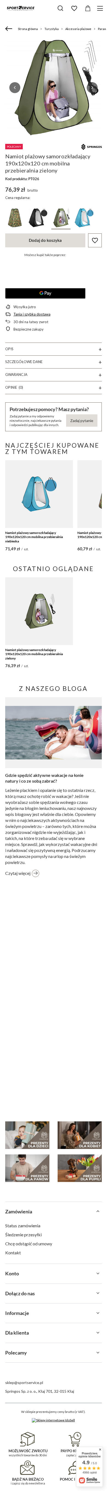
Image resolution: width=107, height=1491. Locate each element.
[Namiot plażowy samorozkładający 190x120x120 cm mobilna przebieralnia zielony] (39, 611)
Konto (12, 1273)
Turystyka (51, 29)
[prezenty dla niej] (80, 1135)
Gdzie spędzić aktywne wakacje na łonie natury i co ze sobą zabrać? (44, 778)
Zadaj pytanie (81, 420)
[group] (53, 87)
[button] (14, 87)
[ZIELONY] (61, 218)
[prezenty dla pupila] (80, 1168)
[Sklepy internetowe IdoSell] (53, 1420)
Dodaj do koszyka (45, 240)
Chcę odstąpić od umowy (28, 1243)
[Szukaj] (60, 8)
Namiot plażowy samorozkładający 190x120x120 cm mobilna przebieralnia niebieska (34, 537)
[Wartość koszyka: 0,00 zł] (88, 8)
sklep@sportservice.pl (24, 1382)
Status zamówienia (22, 1225)
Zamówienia (18, 1211)
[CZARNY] (37, 218)
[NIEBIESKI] (84, 218)
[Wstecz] (9, 29)
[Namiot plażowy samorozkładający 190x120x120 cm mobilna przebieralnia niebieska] (39, 494)
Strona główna (28, 29)
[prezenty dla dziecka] (27, 1135)
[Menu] (101, 8)
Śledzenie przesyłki (23, 1234)
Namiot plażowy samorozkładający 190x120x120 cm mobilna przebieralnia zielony (34, 654)
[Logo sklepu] (20, 8)
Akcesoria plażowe (78, 29)
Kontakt (13, 1252)
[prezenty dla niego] (27, 1168)
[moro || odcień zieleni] (14, 218)
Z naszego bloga (53, 688)
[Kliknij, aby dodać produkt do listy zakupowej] (95, 240)
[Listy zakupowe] (74, 8)
